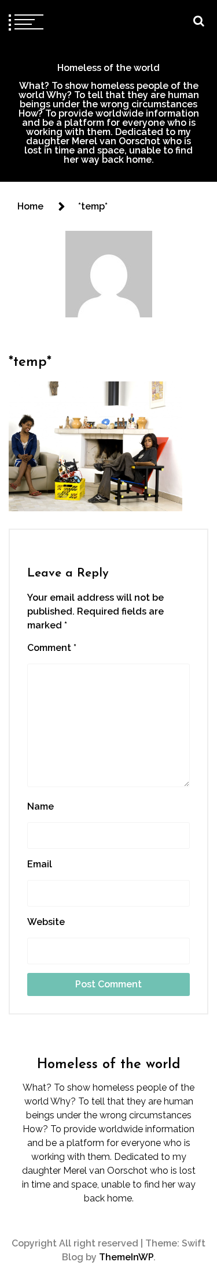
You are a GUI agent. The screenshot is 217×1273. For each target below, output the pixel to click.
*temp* (30, 362)
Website (46, 921)
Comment (51, 647)
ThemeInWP (126, 1257)
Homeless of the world (108, 67)
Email (39, 864)
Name (40, 806)
